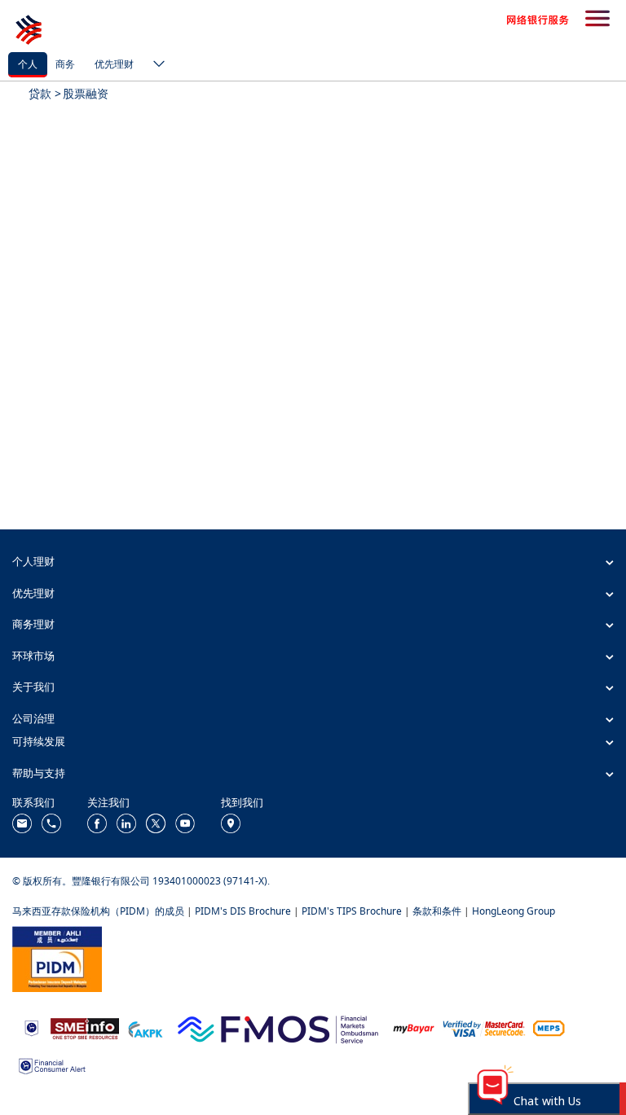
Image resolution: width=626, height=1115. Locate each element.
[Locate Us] (230, 822)
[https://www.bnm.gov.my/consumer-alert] (52, 1065)
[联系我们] (22, 822)
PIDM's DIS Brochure (243, 911)
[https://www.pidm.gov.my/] (57, 957)
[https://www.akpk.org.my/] (145, 1027)
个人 (27, 64)
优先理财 (114, 64)
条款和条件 (436, 911)
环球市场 (33, 655)
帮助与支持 (38, 773)
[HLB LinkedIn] (126, 822)
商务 (65, 64)
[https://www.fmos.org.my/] (278, 1027)
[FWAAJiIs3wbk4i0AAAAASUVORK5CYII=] (51, 822)
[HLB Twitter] (155, 822)
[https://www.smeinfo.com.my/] (85, 1027)
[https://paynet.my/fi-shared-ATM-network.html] (548, 1027)
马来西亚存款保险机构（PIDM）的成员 (98, 911)
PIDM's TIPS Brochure (352, 911)
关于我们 (33, 686)
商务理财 (33, 624)
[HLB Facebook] (97, 822)
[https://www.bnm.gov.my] (31, 1027)
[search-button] (597, 19)
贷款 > (45, 93)
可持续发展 (38, 741)
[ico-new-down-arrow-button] (155, 65)
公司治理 (33, 718)
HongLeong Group (513, 911)
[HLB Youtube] (185, 822)
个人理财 (33, 561)
